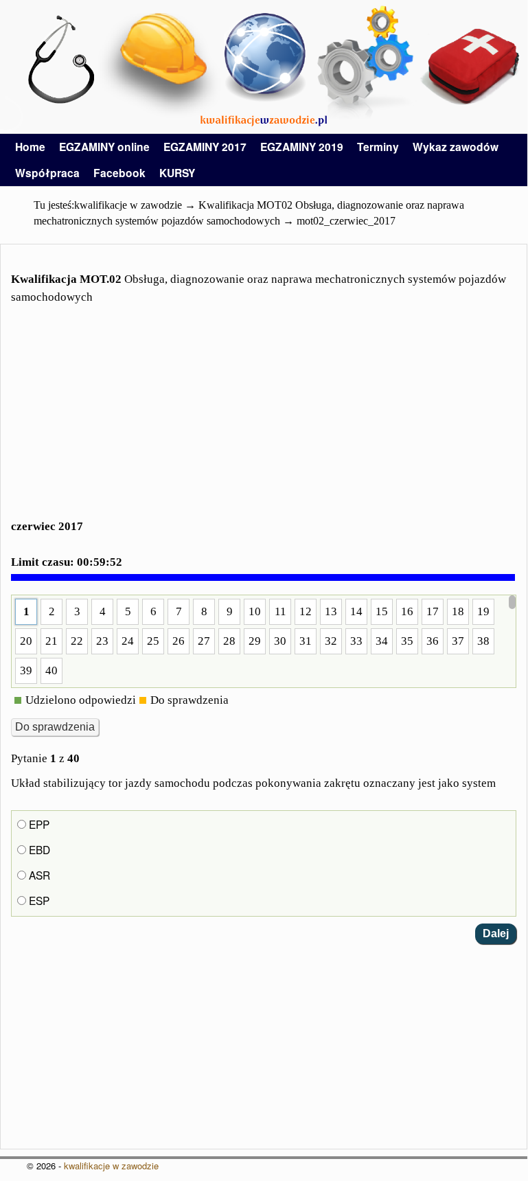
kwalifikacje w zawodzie (111, 1165)
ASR (38, 874)
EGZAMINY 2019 (301, 146)
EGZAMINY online (104, 146)
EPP (37, 824)
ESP (37, 900)
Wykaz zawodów (455, 146)
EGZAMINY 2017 (204, 146)
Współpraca (47, 173)
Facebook (119, 173)
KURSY (177, 173)
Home (30, 146)
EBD (38, 849)
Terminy (378, 146)
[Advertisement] (263, 420)
